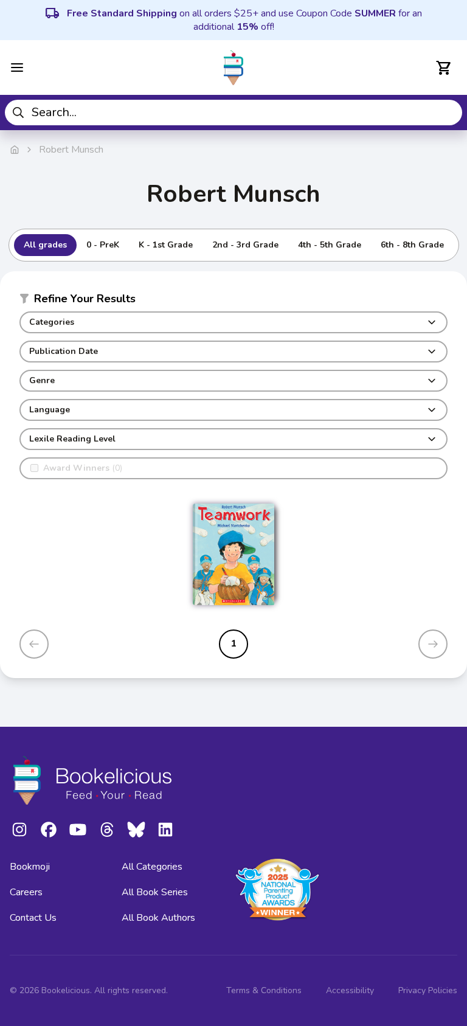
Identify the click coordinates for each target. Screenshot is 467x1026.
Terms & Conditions (264, 990)
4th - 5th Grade (329, 245)
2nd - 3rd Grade (245, 245)
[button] (233, 301)
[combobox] (233, 112)
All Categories (152, 866)
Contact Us (33, 917)
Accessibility (350, 990)
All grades (45, 245)
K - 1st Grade (166, 245)
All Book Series (155, 892)
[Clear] (448, 112)
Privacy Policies (427, 990)
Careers (26, 892)
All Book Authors (158, 917)
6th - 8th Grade (412, 245)
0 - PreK (102, 245)
